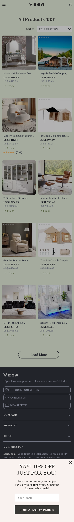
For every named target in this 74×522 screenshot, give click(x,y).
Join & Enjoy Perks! (37, 510)
